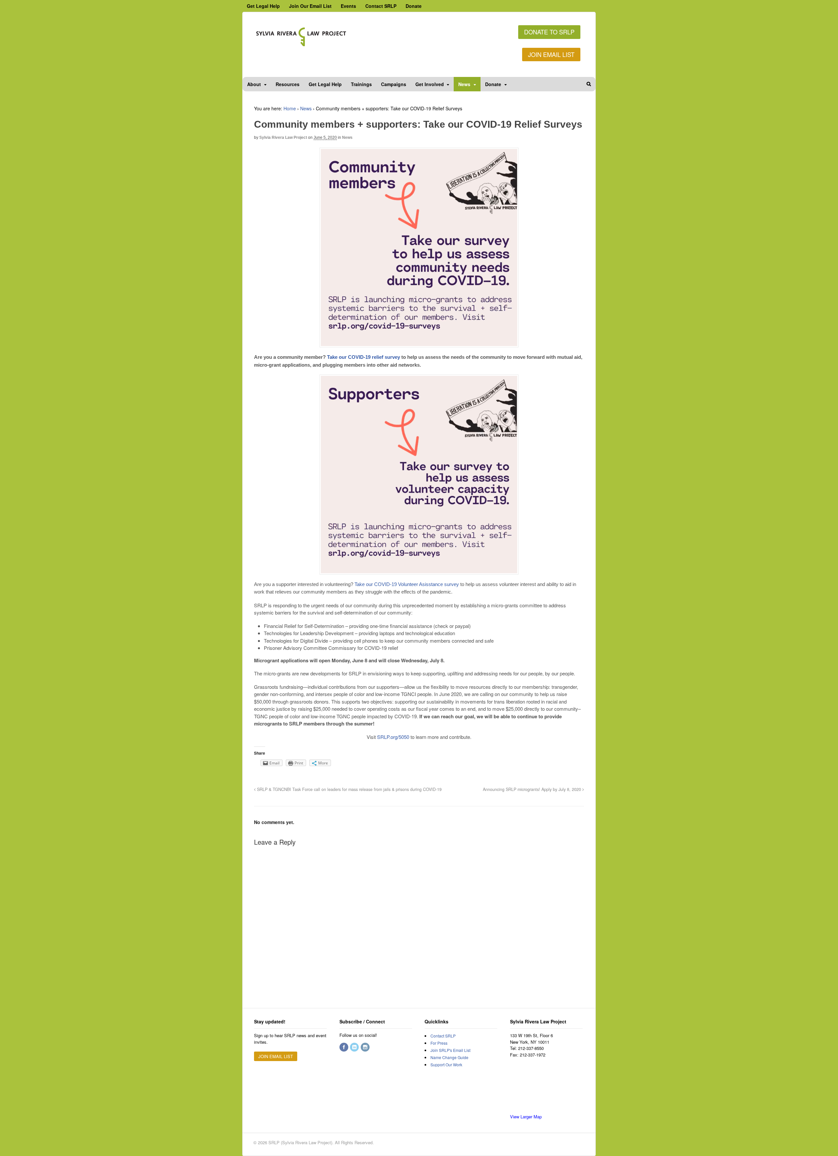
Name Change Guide (449, 1057)
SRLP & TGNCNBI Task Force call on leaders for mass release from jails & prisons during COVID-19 (349, 789)
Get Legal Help (263, 6)
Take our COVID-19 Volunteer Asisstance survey (407, 584)
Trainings (361, 84)
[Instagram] (366, 1047)
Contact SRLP (380, 6)
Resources (288, 84)
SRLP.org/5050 (393, 736)
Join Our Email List (310, 6)
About (254, 84)
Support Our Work (446, 1064)
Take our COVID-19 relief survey (363, 357)
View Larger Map (526, 1116)
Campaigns (393, 84)
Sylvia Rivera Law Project (283, 137)
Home (289, 108)
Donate (414, 6)
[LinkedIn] (355, 1047)
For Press (438, 1043)
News (464, 84)
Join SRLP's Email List (450, 1050)
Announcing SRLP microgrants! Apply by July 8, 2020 (532, 789)
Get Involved (429, 84)
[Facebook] (344, 1047)
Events (348, 6)
